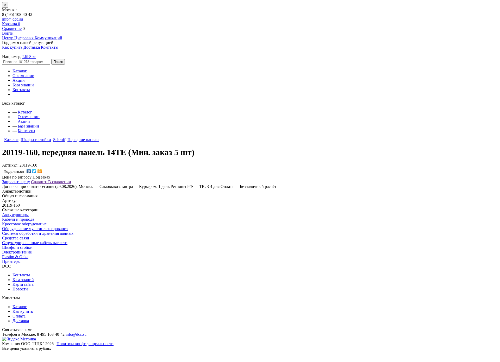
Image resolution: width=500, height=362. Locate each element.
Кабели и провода (18, 219)
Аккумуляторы (15, 214)
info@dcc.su (12, 19)
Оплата (19, 316)
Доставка (20, 321)
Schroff (59, 139)
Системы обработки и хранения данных (37, 233)
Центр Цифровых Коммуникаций (32, 38)
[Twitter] (34, 171)
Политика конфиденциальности (85, 343)
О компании (23, 75)
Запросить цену (16, 182)
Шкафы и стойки (36, 139)
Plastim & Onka (15, 257)
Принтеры (11, 261)
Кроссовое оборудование (24, 224)
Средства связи (15, 238)
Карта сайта (23, 284)
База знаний (23, 85)
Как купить (22, 311)
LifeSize (29, 56)
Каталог (19, 71)
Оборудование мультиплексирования (35, 228)
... (14, 94)
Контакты (21, 89)
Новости (20, 289)
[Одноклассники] (39, 171)
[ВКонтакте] (29, 171)
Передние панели (83, 139)
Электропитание (17, 252)
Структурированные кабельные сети (34, 242)
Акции (18, 80)
